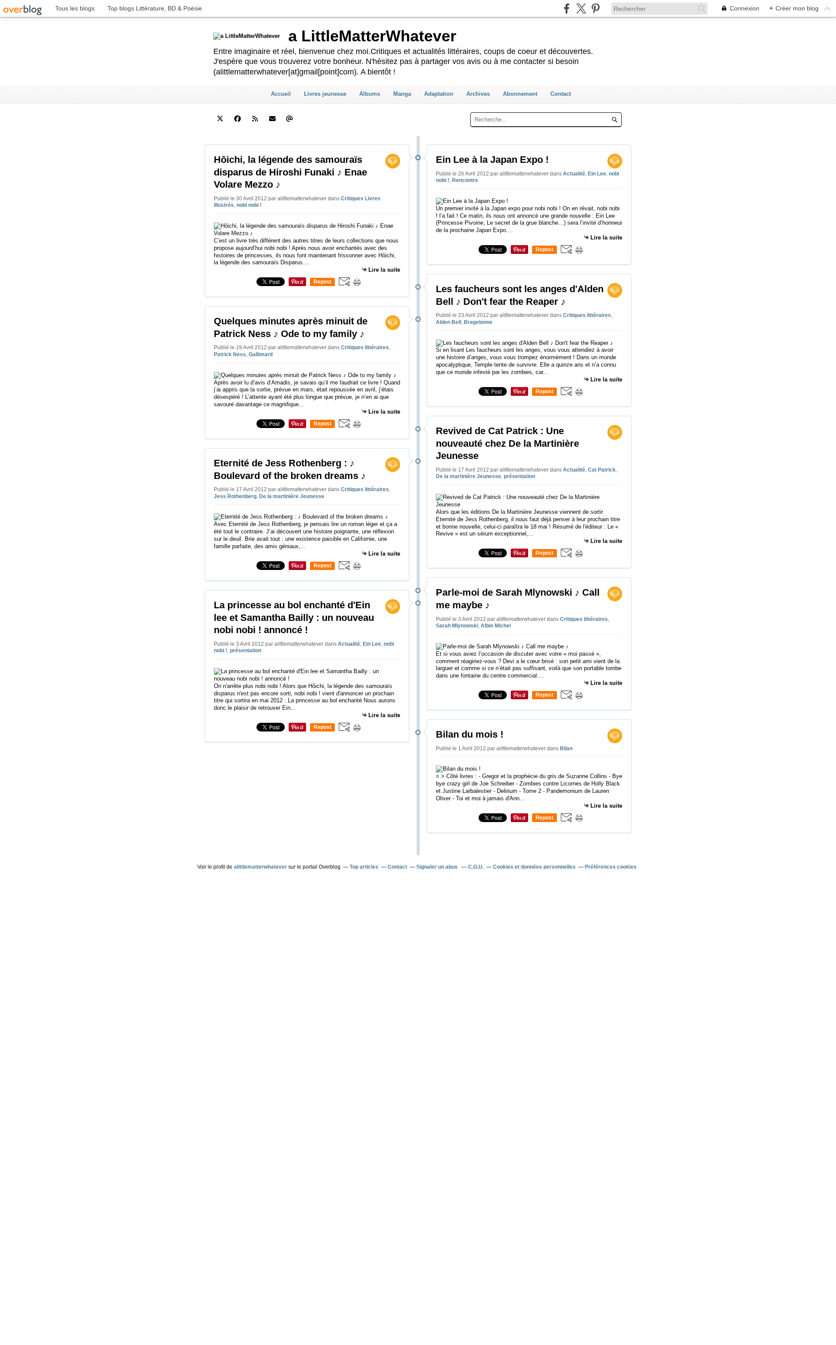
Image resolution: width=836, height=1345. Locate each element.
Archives (478, 94)
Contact (560, 94)
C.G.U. (476, 867)
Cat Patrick (602, 470)
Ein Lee (372, 644)
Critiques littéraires (365, 347)
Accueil (281, 94)
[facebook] (566, 8)
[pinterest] (595, 8)
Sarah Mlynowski (457, 626)
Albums (369, 94)
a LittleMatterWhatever (372, 36)
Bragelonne (478, 322)
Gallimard (261, 354)
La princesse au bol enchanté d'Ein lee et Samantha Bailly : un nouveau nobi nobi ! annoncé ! (294, 617)
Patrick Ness (230, 354)
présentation (245, 650)
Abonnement (520, 94)
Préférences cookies (611, 867)
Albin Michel (496, 626)
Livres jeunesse (325, 94)
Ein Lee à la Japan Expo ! (492, 159)
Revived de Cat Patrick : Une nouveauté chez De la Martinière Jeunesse (507, 443)
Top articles (364, 867)
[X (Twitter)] (581, 8)
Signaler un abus (437, 867)
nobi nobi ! (249, 205)
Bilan (566, 748)
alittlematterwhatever (260, 867)
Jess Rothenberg (235, 496)
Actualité (349, 644)
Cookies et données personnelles (534, 867)
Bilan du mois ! (469, 734)
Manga (402, 94)
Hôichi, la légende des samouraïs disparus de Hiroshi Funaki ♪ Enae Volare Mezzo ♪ (290, 172)
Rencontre (465, 180)
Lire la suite (384, 269)
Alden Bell (448, 322)
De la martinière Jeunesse (291, 496)
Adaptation (438, 94)
